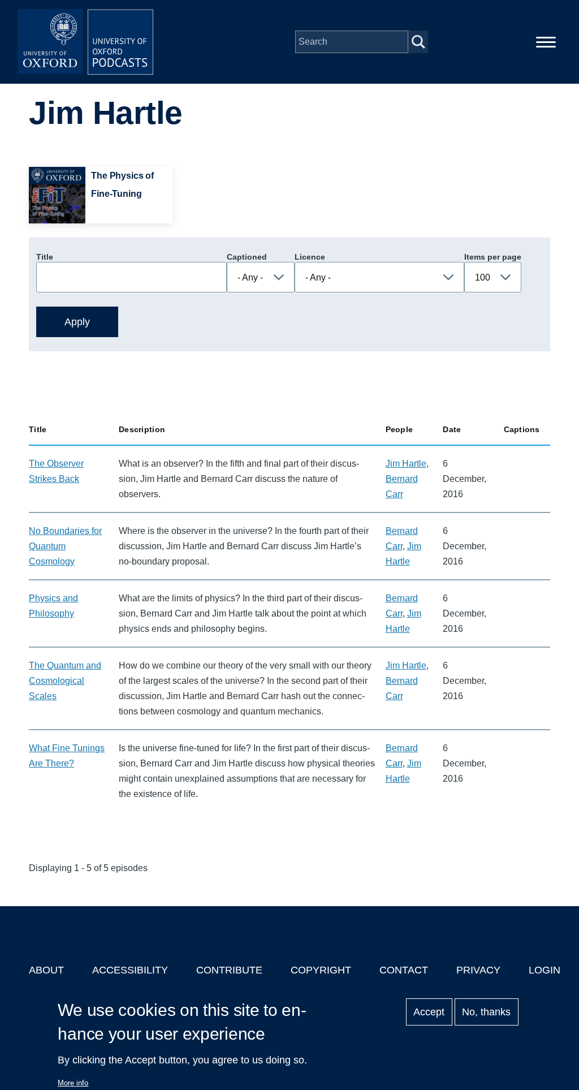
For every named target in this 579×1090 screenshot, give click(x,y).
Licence (310, 256)
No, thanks (486, 1012)
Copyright (321, 970)
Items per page (492, 256)
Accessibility (130, 970)
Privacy (478, 970)
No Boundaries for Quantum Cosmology (65, 546)
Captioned (247, 256)
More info (73, 1083)
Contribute (229, 970)
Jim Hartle (406, 463)
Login (544, 970)
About (46, 970)
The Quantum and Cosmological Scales (65, 681)
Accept (428, 1012)
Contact (403, 970)
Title (44, 256)
